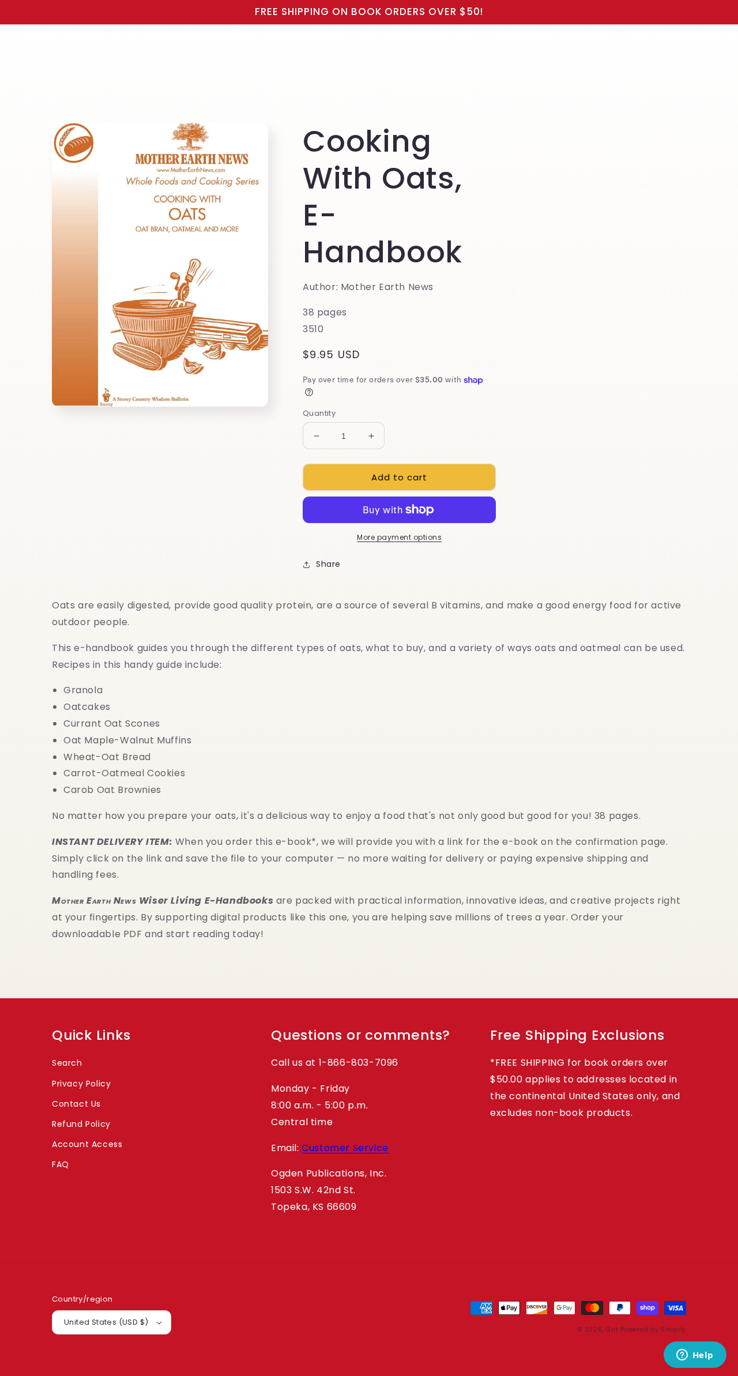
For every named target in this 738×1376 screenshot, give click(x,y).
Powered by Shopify (653, 1329)
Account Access (87, 1144)
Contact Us (76, 1104)
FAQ (60, 1164)
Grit (612, 1329)
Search (67, 1063)
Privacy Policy (81, 1083)
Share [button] (328, 564)
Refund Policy (81, 1124)
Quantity (319, 413)
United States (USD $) (106, 1322)
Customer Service (345, 1148)
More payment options (399, 537)
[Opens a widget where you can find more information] (694, 1355)
